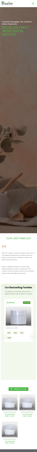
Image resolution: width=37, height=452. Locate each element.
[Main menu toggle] (33, 3)
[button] (5, 336)
